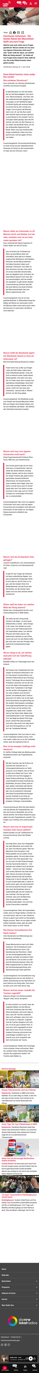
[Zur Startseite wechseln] (7, 4)
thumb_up (34, 1358)
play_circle (30, 1358)
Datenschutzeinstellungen (10, 1340)
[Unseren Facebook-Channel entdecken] (5, 1344)
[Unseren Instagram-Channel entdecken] (8, 1344)
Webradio (5, 1275)
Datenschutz (15, 1337)
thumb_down (27, 1358)
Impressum (5, 1337)
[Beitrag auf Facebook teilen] (14, 32)
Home (4, 1269)
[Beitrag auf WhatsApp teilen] (10, 32)
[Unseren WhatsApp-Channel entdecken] (2, 1344)
